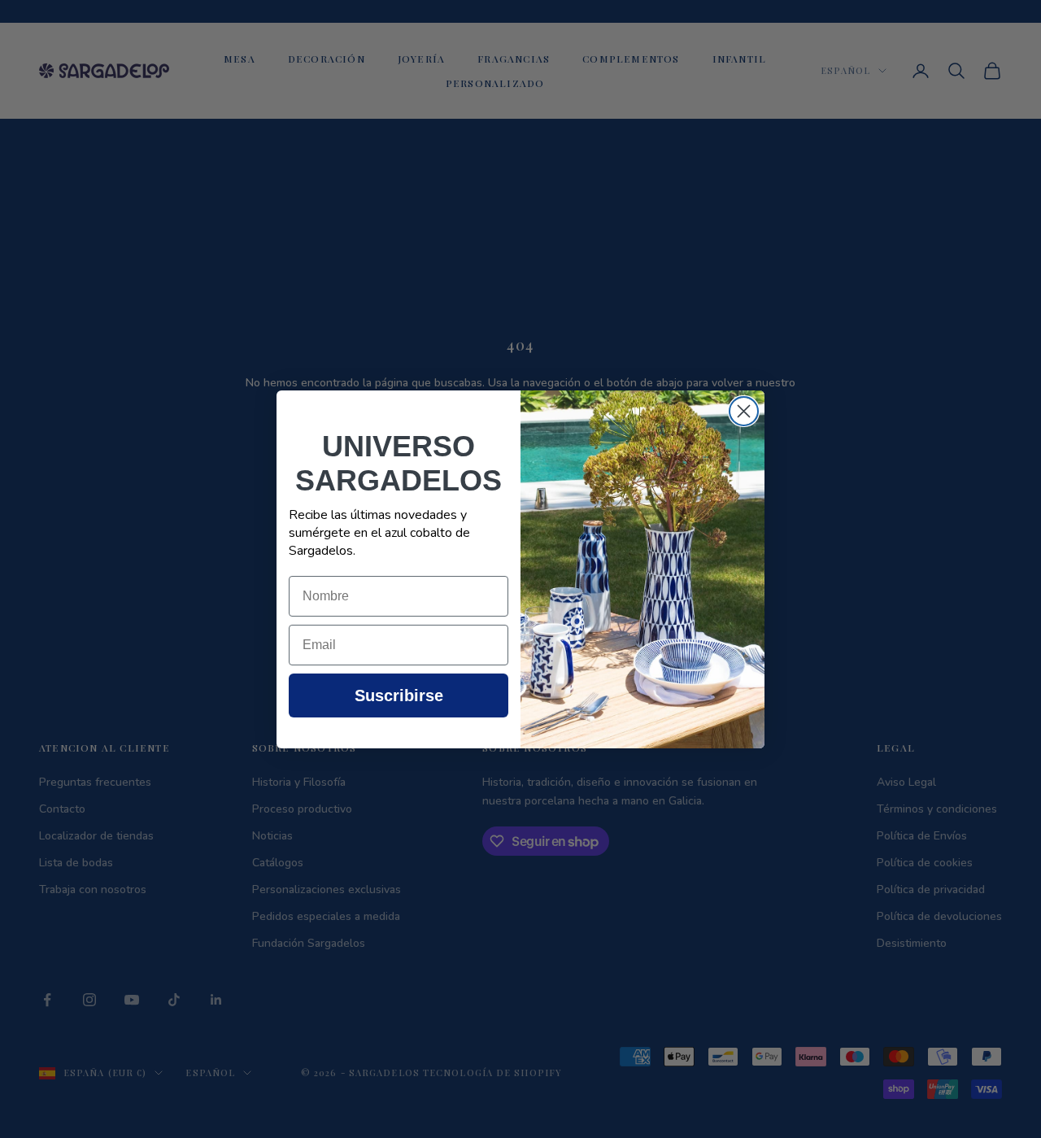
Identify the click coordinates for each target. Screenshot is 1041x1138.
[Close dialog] (744, 411)
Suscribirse (399, 695)
